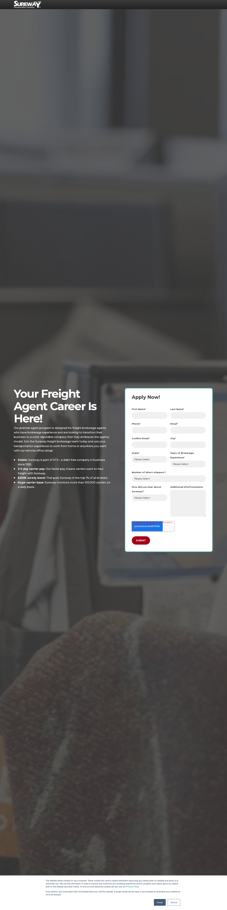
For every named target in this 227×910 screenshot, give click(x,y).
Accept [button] (160, 902)
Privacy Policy (132, 886)
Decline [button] (173, 902)
